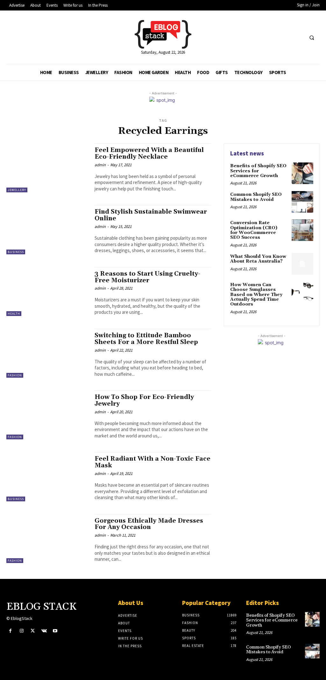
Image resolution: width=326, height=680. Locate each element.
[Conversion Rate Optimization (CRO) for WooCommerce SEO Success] (302, 230)
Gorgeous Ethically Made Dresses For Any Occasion (149, 524)
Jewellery (17, 190)
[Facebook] (10, 631)
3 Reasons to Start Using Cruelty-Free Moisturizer (147, 277)
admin (100, 165)
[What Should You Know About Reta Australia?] (302, 264)
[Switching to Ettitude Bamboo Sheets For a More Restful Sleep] (47, 353)
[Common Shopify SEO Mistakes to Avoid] (302, 202)
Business (16, 252)
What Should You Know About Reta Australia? (258, 259)
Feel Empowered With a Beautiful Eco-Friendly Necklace (149, 153)
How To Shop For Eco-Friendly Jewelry (144, 400)
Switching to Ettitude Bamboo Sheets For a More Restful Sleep (146, 339)
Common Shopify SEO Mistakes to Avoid (256, 197)
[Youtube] (55, 631)
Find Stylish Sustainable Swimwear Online (151, 215)
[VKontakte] (44, 631)
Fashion (15, 375)
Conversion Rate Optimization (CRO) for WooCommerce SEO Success (253, 230)
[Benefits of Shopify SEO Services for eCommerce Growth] (302, 173)
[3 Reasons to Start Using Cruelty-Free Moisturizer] (47, 291)
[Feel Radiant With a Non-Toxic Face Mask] (47, 476)
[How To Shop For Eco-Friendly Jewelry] (47, 414)
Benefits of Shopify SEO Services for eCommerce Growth (258, 171)
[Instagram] (21, 631)
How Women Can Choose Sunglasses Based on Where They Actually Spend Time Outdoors (256, 294)
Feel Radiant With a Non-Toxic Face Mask (152, 462)
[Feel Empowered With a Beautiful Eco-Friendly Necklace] (47, 167)
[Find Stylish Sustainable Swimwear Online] (47, 229)
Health (14, 314)
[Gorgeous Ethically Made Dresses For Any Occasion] (47, 538)
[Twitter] (33, 631)
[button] (312, 37)
